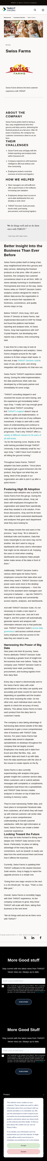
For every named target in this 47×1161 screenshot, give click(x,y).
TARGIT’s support (16, 411)
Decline (23, 1152)
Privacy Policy (40, 992)
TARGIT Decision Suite (28, 360)
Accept (23, 1145)
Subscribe (23, 1002)
